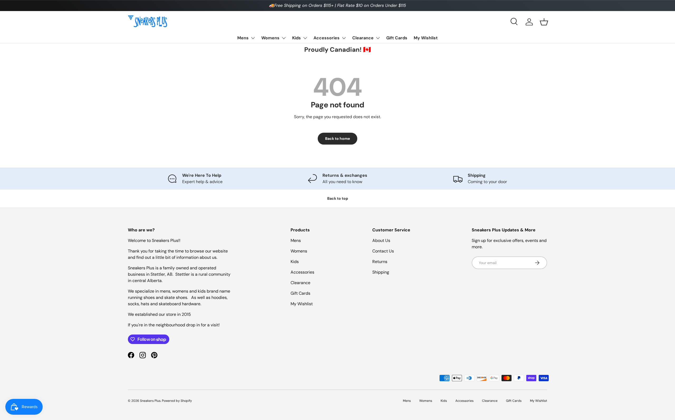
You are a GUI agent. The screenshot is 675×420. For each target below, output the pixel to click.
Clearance (363, 38)
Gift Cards (396, 38)
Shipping (380, 272)
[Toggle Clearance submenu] (378, 38)
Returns (379, 261)
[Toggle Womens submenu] (284, 38)
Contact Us (383, 251)
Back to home (337, 138)
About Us (381, 240)
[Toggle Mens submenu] (253, 38)
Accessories (327, 38)
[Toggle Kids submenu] (305, 38)
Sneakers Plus (150, 401)
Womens (270, 38)
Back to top (337, 198)
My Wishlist (426, 38)
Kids (296, 38)
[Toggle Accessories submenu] (344, 38)
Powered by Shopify (177, 401)
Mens (243, 38)
